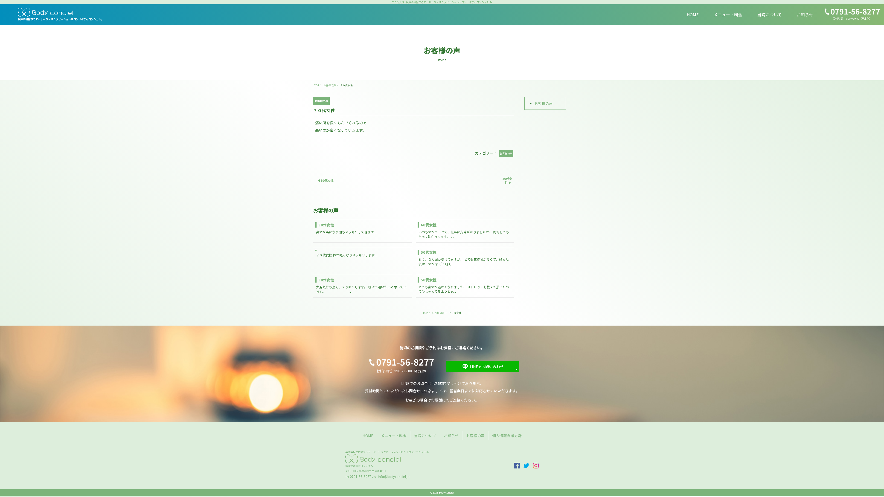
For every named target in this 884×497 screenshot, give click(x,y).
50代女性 (326, 225)
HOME (693, 14)
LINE (873, 275)
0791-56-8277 (360, 476)
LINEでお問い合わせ (487, 366)
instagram (873, 239)
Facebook (873, 259)
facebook (517, 465)
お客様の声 (543, 103)
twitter (526, 465)
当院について (769, 14)
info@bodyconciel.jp (394, 476)
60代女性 (430, 225)
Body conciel (446, 492)
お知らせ (805, 14)
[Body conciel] (61, 12)
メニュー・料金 (727, 14)
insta (536, 465)
